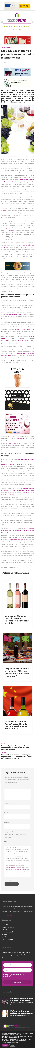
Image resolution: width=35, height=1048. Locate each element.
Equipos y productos (8, 927)
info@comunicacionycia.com (12, 867)
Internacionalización (6, 47)
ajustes (16, 1042)
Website (7, 822)
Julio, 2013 (3, 62)
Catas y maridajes (7, 939)
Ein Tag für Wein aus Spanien (16, 539)
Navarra (13, 360)
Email (6, 812)
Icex (7, 90)
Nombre (6, 803)
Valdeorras (5, 343)
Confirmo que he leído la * (14, 975)
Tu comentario (9, 786)
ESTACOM (11, 230)
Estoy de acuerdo (11, 842)
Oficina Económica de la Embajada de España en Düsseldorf (17, 530)
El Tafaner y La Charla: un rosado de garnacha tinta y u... (21, 1012)
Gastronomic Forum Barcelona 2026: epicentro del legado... (21, 999)
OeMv (4, 210)
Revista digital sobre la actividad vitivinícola (17, 28)
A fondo (4, 929)
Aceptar (5, 1045)
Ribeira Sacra (23, 340)
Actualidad (5, 924)
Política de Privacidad (21, 869)
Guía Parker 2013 (14, 443)
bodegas (5, 228)
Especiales (5, 934)
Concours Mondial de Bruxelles (12, 314)
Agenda (4, 937)
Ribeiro (7, 340)
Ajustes (12, 1045)
